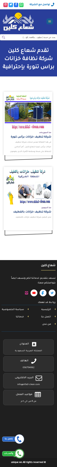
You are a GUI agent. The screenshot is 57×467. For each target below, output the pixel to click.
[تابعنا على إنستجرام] (26, 293)
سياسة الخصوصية (13, 309)
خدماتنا (20, 317)
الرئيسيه (46, 309)
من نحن (46, 324)
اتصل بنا (46, 317)
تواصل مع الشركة (40, 4)
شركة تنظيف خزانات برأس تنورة (31, 137)
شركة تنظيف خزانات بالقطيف (32, 212)
